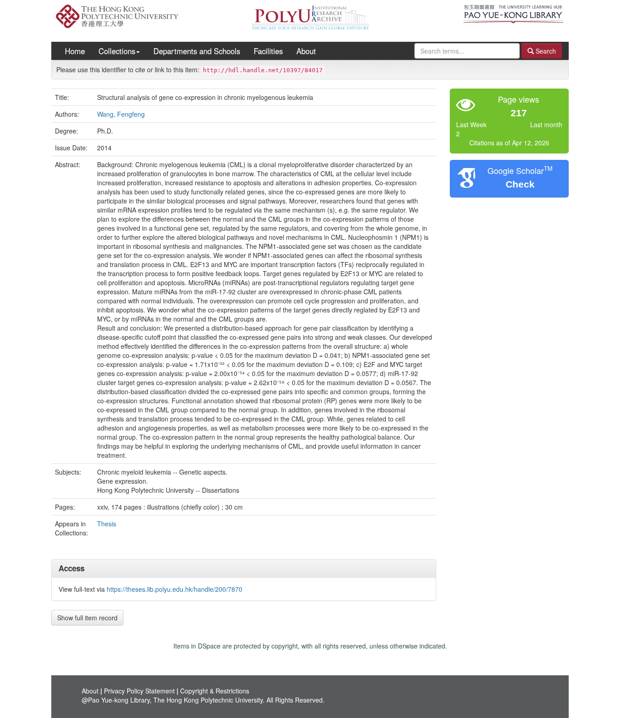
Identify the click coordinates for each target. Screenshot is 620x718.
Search (545, 50)
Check (520, 184)
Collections (116, 50)
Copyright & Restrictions (214, 690)
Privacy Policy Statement (139, 690)
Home (75, 50)
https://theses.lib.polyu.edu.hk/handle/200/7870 (174, 589)
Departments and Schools (196, 50)
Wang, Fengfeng (121, 114)
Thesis (106, 523)
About (306, 50)
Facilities (268, 50)
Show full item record (87, 617)
